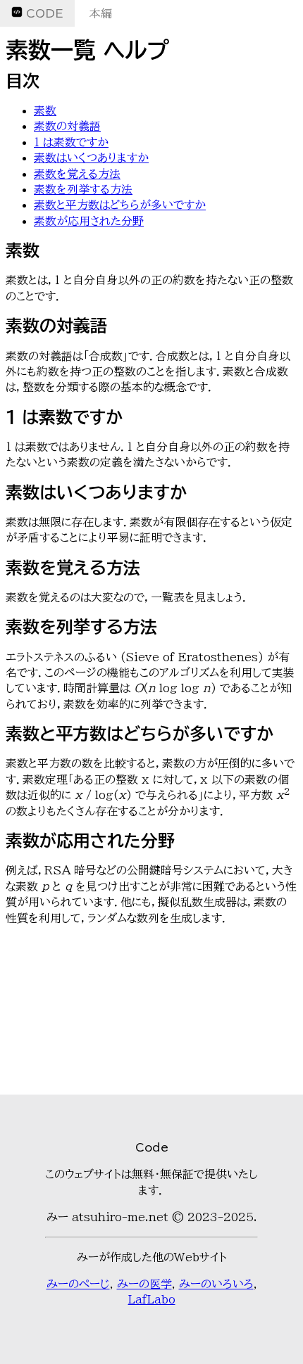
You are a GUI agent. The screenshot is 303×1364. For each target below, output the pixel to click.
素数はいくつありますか (91, 157)
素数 (45, 110)
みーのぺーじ (78, 1283)
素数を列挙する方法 (83, 189)
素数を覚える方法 (77, 173)
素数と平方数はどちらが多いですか (120, 204)
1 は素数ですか (71, 142)
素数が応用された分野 (89, 221)
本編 (100, 13)
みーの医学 (144, 1283)
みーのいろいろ (216, 1283)
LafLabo (151, 1299)
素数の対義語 (67, 126)
